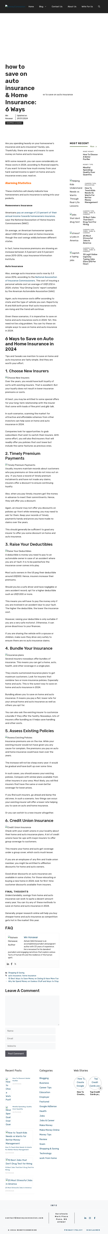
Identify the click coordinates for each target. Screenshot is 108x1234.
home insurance (29, 975)
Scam (42, 1144)
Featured (44, 1101)
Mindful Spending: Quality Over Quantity (89, 171)
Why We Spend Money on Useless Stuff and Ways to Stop (33, 981)
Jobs (42, 1115)
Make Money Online (50, 1130)
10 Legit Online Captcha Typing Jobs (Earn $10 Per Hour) (90, 259)
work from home (48, 1158)
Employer (44, 1097)
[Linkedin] (8, 964)
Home (31, 6)
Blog (41, 6)
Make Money (46, 1125)
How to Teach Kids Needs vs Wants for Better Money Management (91, 195)
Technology (45, 1153)
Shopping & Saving (14, 123)
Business (44, 1083)
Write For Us (87, 6)
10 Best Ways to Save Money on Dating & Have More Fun (33, 978)
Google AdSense (48, 1106)
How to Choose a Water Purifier (90, 156)
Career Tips (45, 1087)
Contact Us (57, 6)
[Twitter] (15, 964)
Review (43, 1139)
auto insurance (14, 975)
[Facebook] (11, 964)
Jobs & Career (47, 1120)
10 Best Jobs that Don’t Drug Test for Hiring (89, 221)
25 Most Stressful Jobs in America (88, 239)
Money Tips (45, 1134)
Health (43, 1111)
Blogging (44, 1078)
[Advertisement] (54, 32)
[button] (99, 7)
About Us (72, 6)
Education (45, 1092)
